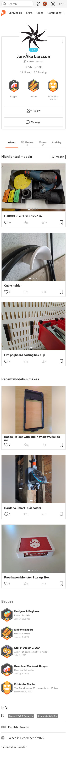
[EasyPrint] (38, 4)
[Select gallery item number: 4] (37, 209)
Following (40, 72)
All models (58, 156)
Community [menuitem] (54, 12)
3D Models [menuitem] (15, 12)
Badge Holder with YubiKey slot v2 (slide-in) (32, 438)
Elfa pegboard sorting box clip (24, 355)
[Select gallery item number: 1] (28, 209)
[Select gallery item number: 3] (35, 209)
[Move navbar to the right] (63, 13)
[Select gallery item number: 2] (32, 209)
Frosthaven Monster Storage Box (26, 577)
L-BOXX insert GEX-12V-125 (23, 216)
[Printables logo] (3, 13)
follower (25, 72)
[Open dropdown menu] (62, 39)
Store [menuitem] (29, 12)
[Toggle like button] (6, 222)
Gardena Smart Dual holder (22, 508)
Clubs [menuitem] (39, 12)
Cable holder (13, 285)
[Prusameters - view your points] (45, 4)
